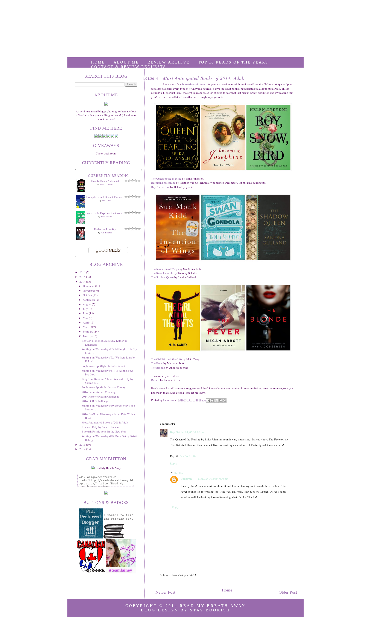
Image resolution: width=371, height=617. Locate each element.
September (89, 300)
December (89, 286)
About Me (126, 62)
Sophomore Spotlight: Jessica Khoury (104, 387)
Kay (172, 432)
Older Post (288, 592)
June (86, 313)
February (88, 331)
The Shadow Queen (162, 277)
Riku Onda (106, 200)
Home (98, 62)
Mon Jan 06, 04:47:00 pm (213, 479)
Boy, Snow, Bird (160, 187)
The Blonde (158, 367)
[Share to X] (216, 400)
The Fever (157, 363)
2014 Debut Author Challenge (99, 392)
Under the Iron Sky (105, 229)
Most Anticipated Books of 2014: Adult (105, 422)
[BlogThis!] (212, 400)
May (86, 318)
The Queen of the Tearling (166, 178)
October (88, 295)
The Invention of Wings (165, 269)
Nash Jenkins (106, 216)
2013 (82, 444)
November (89, 290)
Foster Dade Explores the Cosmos (105, 213)
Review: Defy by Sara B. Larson (100, 427)
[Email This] (208, 400)
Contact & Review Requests (128, 67)
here (111, 119)
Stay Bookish (210, 610)
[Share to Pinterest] (224, 400)
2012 (82, 449)
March (87, 327)
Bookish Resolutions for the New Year (104, 431)
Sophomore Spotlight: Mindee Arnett (103, 366)
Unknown (186, 478)
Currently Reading (108, 175)
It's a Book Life (187, 456)
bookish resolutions (193, 84)
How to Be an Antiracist (105, 181)
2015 (82, 277)
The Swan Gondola (162, 273)
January (88, 336)
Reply (173, 463)
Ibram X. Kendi (106, 184)
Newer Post (165, 592)
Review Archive (168, 62)
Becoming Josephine (163, 182)
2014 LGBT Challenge (95, 401)
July (85, 309)
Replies (178, 473)
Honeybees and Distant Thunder (105, 197)
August (87, 304)
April (86, 322)
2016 (82, 272)
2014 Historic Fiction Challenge (100, 396)
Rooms (155, 380)
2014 (82, 281)
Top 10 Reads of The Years (233, 62)
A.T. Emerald (106, 232)
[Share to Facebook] (220, 400)
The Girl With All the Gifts (166, 359)
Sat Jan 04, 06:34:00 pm (190, 432)
